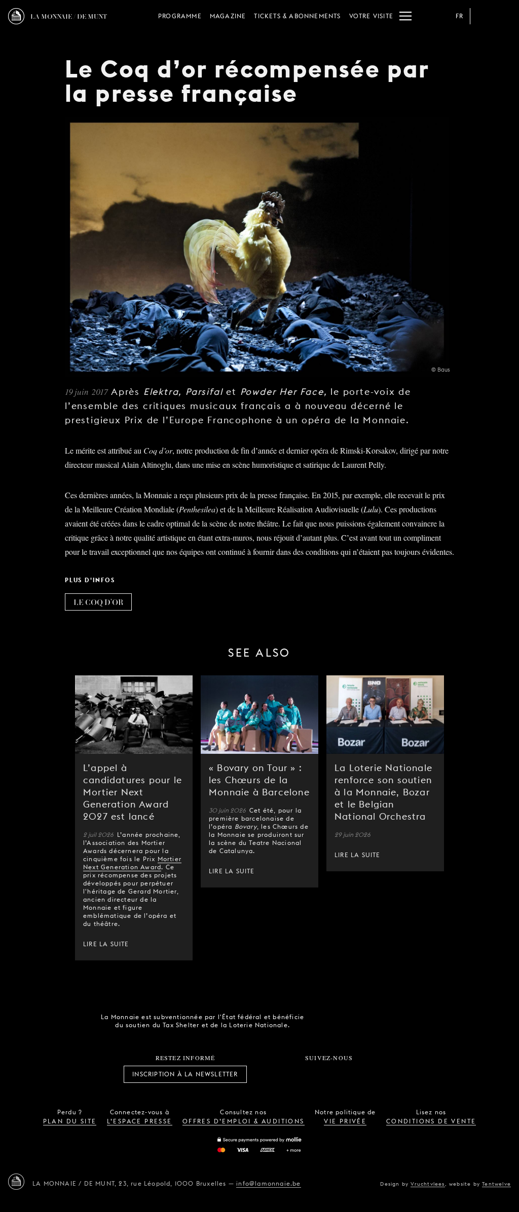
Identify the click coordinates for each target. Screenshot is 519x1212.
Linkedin (385, 1074)
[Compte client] (482, 16)
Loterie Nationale (383, 1021)
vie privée (345, 1121)
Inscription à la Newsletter (185, 1074)
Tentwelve (496, 1184)
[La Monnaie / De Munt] (16, 1182)
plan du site (70, 1121)
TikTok (318, 1074)
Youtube (340, 1074)
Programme (180, 16)
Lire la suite (106, 944)
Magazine (228, 16)
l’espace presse (139, 1121)
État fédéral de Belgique (327, 1020)
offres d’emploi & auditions (243, 1121)
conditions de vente (431, 1121)
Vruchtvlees (427, 1184)
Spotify (363, 1074)
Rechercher (503, 16)
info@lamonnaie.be (268, 1183)
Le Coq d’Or (98, 602)
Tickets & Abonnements (297, 16)
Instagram (295, 1074)
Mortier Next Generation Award (132, 863)
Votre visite (371, 16)
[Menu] (405, 16)
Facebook (273, 1074)
